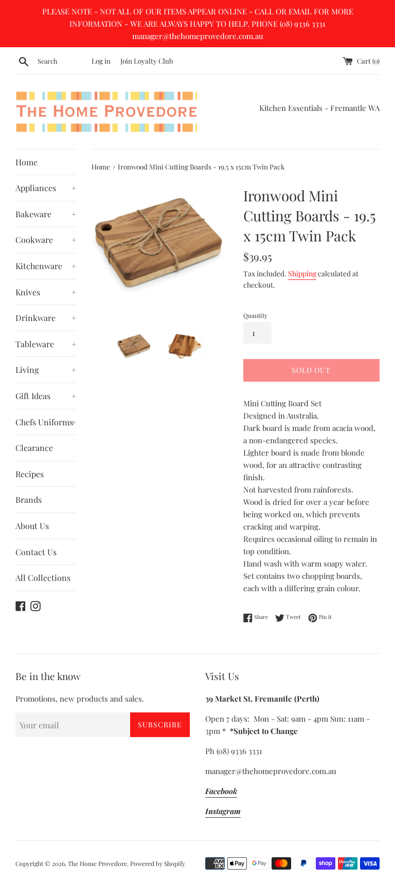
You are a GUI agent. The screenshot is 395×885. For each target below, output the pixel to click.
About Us (32, 525)
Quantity (255, 315)
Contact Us (36, 552)
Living (45, 369)
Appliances (45, 187)
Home (26, 162)
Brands (28, 499)
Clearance (34, 447)
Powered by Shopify (157, 863)
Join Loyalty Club (146, 60)
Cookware (45, 239)
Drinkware (45, 317)
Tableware (45, 343)
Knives (45, 292)
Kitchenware (45, 265)
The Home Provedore (97, 863)
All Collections (42, 577)
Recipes (29, 473)
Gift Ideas (45, 395)
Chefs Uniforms (45, 422)
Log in (101, 60)
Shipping (302, 273)
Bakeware (45, 214)
